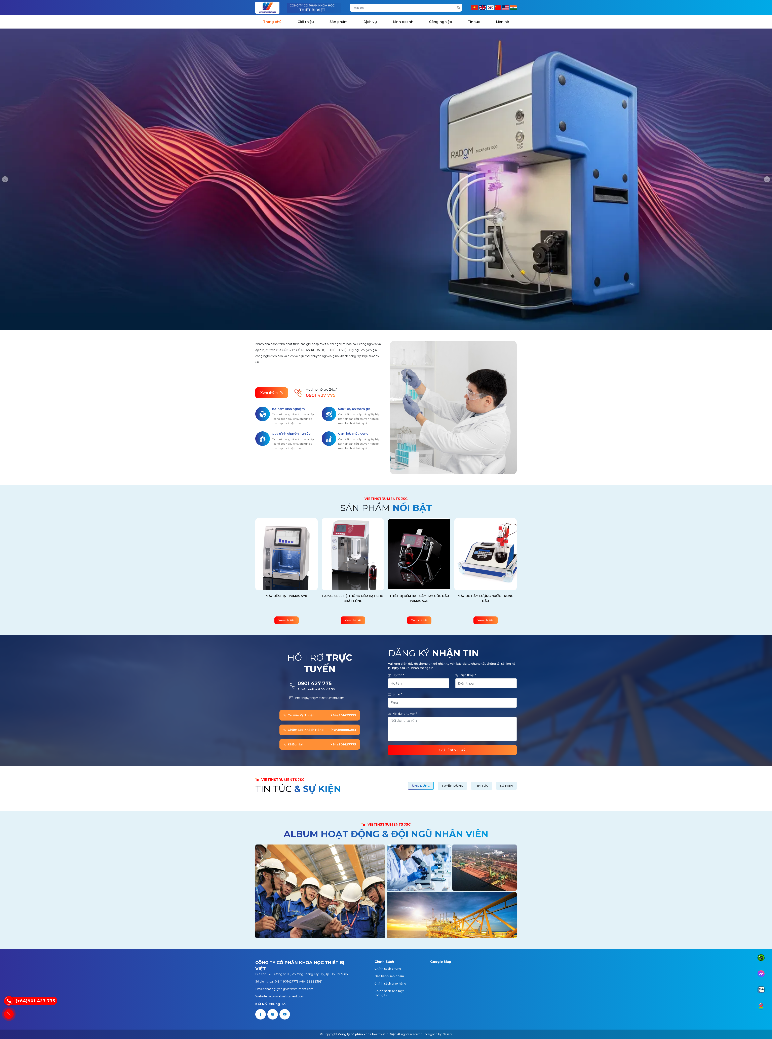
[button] (5, 179)
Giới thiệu (306, 22)
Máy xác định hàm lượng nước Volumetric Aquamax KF (485, 598)
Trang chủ (272, 22)
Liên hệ (502, 22)
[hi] (513, 7)
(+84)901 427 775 (35, 1000)
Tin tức (474, 22)
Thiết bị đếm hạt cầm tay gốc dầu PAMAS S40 (286, 598)
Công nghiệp (440, 22)
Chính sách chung (388, 968)
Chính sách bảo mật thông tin (389, 993)
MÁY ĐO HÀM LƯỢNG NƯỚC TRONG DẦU (353, 598)
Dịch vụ (370, 22)
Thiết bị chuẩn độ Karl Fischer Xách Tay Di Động (419, 598)
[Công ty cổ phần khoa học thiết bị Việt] (267, 8)
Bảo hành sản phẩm (389, 976)
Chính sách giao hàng (390, 983)
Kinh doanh (403, 22)
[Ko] (491, 7)
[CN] (498, 7)
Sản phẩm (339, 22)
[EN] (506, 7)
